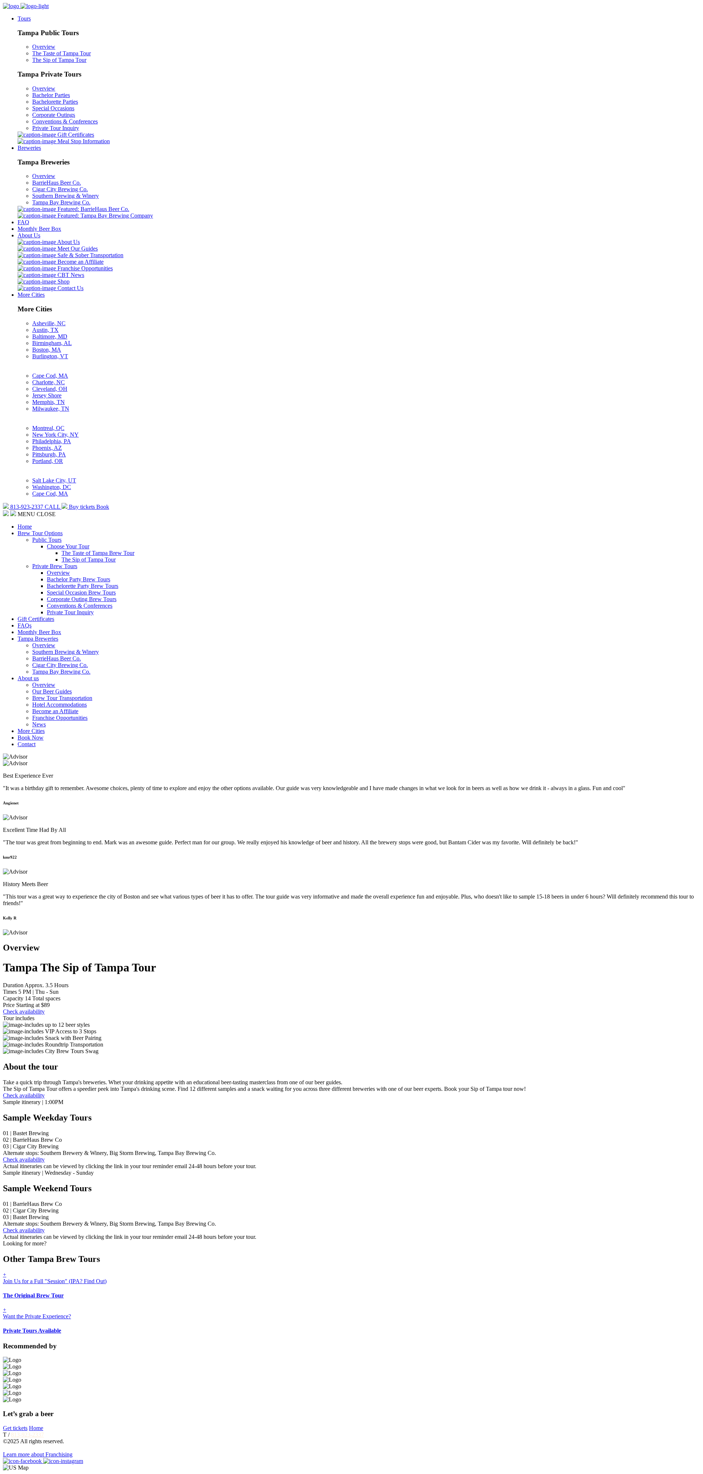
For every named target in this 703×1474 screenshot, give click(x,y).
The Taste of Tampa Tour (61, 53)
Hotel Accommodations (59, 704)
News (39, 724)
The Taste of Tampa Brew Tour (98, 553)
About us (28, 678)
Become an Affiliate (80, 262)
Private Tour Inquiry (55, 128)
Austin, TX (45, 330)
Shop (63, 281)
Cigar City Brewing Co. (60, 189)
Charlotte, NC (48, 382)
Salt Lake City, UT (54, 480)
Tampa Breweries (38, 639)
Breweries (29, 148)
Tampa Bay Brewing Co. (61, 202)
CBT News (70, 275)
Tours (24, 18)
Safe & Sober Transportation (89, 255)
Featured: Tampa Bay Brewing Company (104, 215)
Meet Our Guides (77, 248)
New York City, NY (55, 435)
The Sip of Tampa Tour (59, 60)
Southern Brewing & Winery (65, 196)
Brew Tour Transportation (62, 698)
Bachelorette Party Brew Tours (82, 586)
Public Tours (47, 540)
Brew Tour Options (40, 533)
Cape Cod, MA (50, 376)
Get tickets (15, 1428)
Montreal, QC (48, 428)
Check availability (24, 1011)
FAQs (24, 625)
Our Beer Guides (52, 691)
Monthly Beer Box (39, 229)
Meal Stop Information (83, 141)
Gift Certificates (75, 135)
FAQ (23, 222)
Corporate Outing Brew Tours (81, 599)
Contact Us (69, 288)
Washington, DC (51, 487)
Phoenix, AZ (47, 448)
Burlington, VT (50, 356)
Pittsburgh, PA (49, 454)
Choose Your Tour (68, 546)
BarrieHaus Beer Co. (56, 182)
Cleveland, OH (49, 389)
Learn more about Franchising (37, 1454)
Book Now (31, 737)
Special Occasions (53, 108)
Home (25, 526)
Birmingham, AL (52, 343)
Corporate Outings (53, 115)
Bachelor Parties (51, 95)
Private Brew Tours (54, 566)
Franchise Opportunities (84, 268)
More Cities (31, 295)
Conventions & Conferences (65, 121)
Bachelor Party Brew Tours (78, 579)
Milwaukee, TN (50, 408)
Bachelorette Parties (55, 102)
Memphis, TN (48, 402)
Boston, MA (46, 350)
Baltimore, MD (49, 336)
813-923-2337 (27, 1435)
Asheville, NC (49, 323)
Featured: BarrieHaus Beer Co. (92, 209)
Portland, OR (47, 461)
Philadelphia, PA (51, 441)
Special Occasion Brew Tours (81, 592)
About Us (29, 235)
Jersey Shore (47, 395)
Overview (43, 47)
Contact (27, 744)
